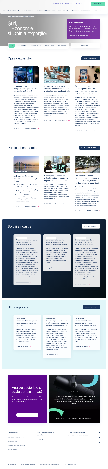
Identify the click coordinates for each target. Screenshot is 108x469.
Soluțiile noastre (49, 45)
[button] (11, 10)
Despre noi (40, 439)
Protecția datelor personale (27, 464)
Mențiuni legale (12, 464)
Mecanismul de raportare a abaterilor (49, 464)
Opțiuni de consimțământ (70, 464)
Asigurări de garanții (13, 449)
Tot (12, 45)
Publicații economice (35, 45)
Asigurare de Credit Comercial (16, 437)
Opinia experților (21, 45)
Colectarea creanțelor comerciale (16, 445)
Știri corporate (62, 45)
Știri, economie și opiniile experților (45, 434)
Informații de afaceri (13, 441)
